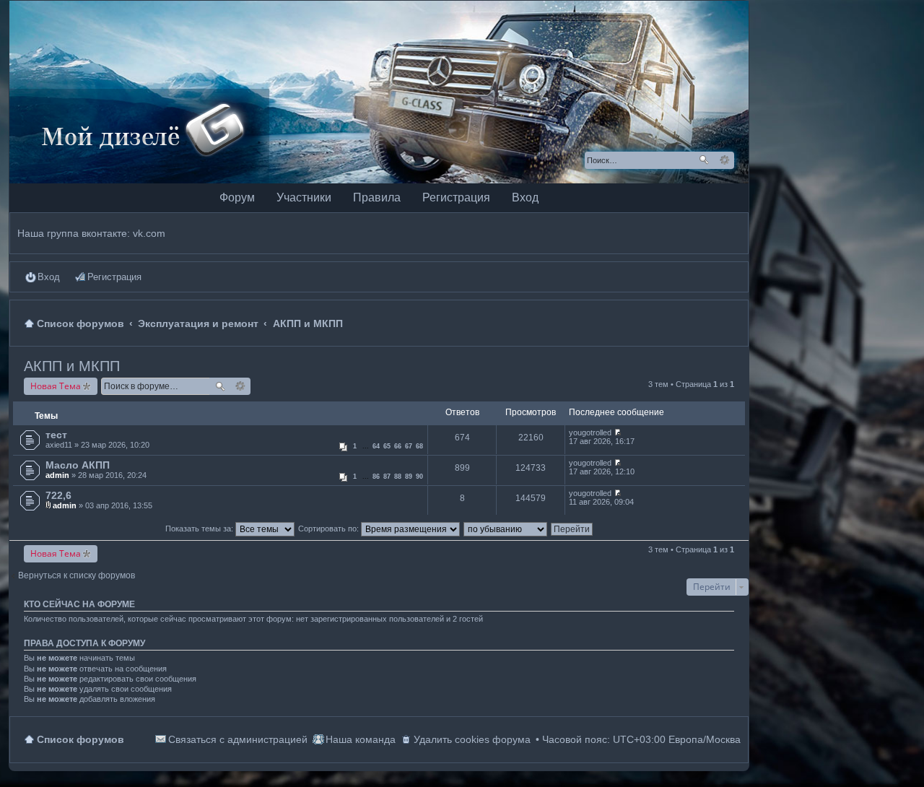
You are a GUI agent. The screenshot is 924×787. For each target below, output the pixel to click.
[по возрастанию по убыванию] (506, 528)
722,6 (58, 495)
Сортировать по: (329, 528)
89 (408, 476)
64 (376, 446)
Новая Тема (55, 386)
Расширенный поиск (724, 160)
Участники (303, 197)
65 (387, 446)
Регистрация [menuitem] (114, 276)
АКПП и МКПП (72, 366)
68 (419, 446)
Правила (377, 197)
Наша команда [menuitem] (361, 739)
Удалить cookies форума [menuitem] (472, 739)
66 (397, 446)
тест (56, 434)
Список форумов (80, 739)
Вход (525, 197)
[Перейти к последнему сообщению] (618, 432)
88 (397, 476)
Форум (237, 197)
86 (376, 476)
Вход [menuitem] (49, 276)
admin (57, 475)
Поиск (704, 160)
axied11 (58, 444)
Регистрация (456, 197)
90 (419, 476)
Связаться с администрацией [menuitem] (238, 739)
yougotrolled (590, 432)
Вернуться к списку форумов (76, 575)
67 (408, 446)
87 (387, 476)
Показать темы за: (200, 528)
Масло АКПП (77, 465)
